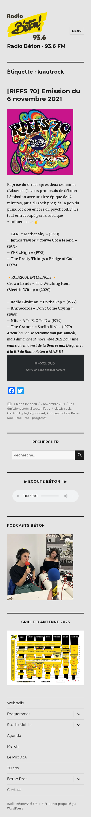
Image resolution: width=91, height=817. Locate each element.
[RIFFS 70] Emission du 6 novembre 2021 (43, 95)
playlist (27, 413)
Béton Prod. (17, 779)
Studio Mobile (19, 725)
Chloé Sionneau (25, 404)
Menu (77, 30)
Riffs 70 (45, 408)
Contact (14, 790)
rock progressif (35, 418)
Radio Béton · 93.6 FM (36, 46)
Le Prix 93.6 (17, 757)
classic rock (62, 408)
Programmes (18, 714)
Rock (19, 418)
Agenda (14, 735)
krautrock (14, 413)
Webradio (15, 703)
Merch (13, 746)
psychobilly (62, 413)
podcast (39, 413)
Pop (50, 413)
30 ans (13, 768)
